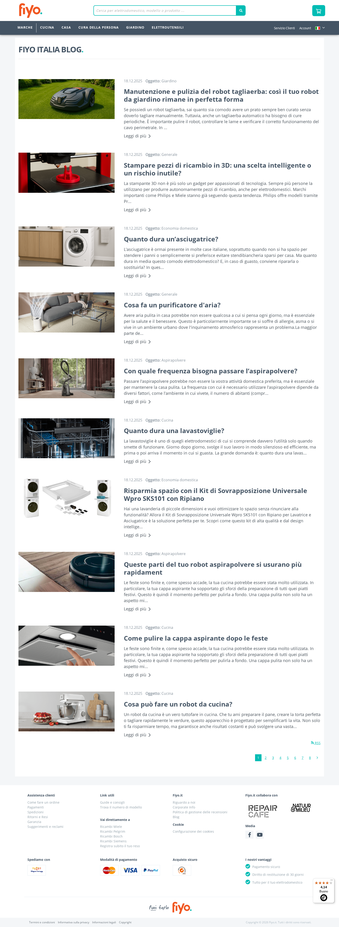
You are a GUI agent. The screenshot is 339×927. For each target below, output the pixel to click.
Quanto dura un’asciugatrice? (171, 239)
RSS (317, 743)
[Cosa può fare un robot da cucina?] (66, 712)
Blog (176, 817)
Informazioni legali (104, 922)
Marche (25, 27)
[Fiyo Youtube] (260, 835)
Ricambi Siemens (113, 841)
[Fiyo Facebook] (249, 835)
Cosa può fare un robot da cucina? (178, 704)
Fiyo (49, 10)
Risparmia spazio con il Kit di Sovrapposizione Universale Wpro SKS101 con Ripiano (215, 494)
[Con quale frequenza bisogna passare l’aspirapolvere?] (66, 378)
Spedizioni (35, 812)
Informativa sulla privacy (73, 922)
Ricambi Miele (111, 826)
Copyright (125, 922)
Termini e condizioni (42, 922)
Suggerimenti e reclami (45, 826)
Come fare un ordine (43, 802)
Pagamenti (35, 807)
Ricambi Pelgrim (112, 831)
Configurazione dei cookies (193, 831)
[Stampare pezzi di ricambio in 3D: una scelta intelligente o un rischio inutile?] (66, 173)
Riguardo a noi (184, 802)
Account (305, 28)
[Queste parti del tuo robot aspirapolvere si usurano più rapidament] (66, 572)
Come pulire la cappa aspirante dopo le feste (196, 638)
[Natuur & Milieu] (301, 808)
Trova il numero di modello (121, 807)
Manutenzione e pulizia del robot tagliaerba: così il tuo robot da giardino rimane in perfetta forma (221, 95)
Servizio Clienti (284, 28)
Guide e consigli (112, 802)
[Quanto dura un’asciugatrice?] (66, 246)
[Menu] (331, 881)
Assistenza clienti (41, 795)
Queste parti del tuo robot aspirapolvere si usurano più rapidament (213, 568)
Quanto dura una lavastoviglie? (174, 430)
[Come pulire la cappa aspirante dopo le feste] (66, 646)
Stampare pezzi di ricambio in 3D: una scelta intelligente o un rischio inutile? (217, 169)
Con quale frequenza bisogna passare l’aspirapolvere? (210, 370)
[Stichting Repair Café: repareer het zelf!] (262, 811)
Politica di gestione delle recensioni (200, 812)
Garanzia (34, 822)
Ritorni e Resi (37, 817)
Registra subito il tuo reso (120, 846)
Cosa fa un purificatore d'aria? (172, 304)
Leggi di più (135, 136)
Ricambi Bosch (111, 836)
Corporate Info (184, 807)
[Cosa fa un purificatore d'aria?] (66, 312)
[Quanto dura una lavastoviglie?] (66, 438)
